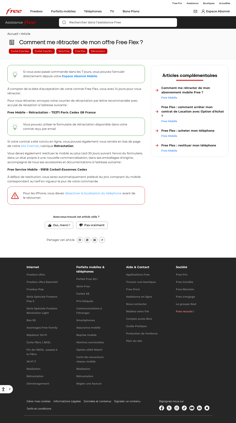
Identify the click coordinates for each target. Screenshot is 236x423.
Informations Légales (67, 401)
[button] (9, 389)
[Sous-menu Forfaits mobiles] (78, 11)
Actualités (224, 3)
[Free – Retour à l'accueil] (13, 11)
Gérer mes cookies (39, 401)
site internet (30, 146)
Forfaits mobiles (63, 11)
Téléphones (93, 11)
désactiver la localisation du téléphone (93, 193)
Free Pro (177, 3)
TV (112, 11)
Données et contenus (97, 401)
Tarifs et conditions (39, 408)
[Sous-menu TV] (117, 11)
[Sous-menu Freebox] (45, 11)
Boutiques (208, 3)
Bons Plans (131, 11)
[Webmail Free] (195, 11)
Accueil (12, 34)
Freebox (36, 11)
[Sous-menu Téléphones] (104, 11)
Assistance (192, 3)
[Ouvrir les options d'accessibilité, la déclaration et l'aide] (3, 389)
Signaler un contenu (127, 401)
